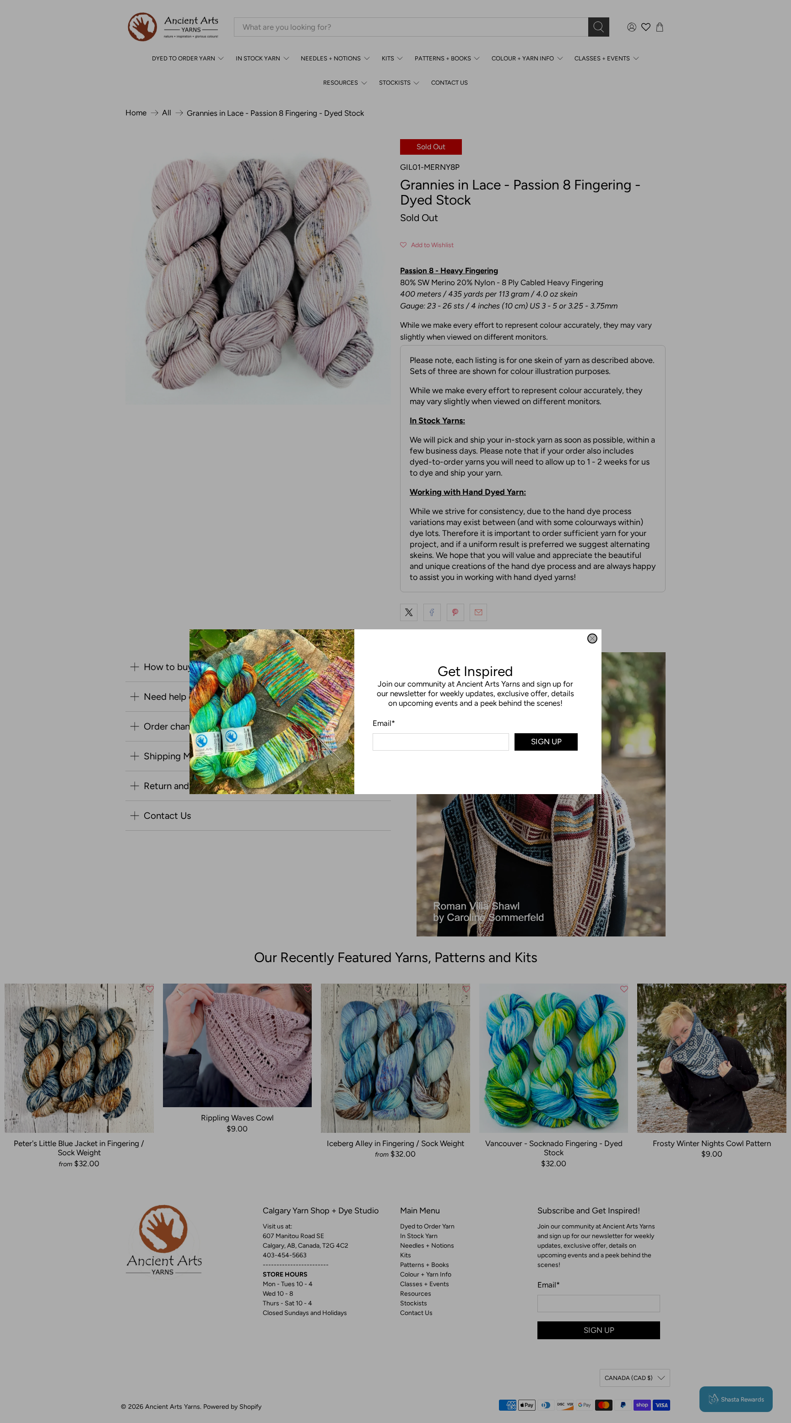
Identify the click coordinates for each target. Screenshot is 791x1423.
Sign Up (546, 741)
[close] (592, 638)
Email (384, 722)
